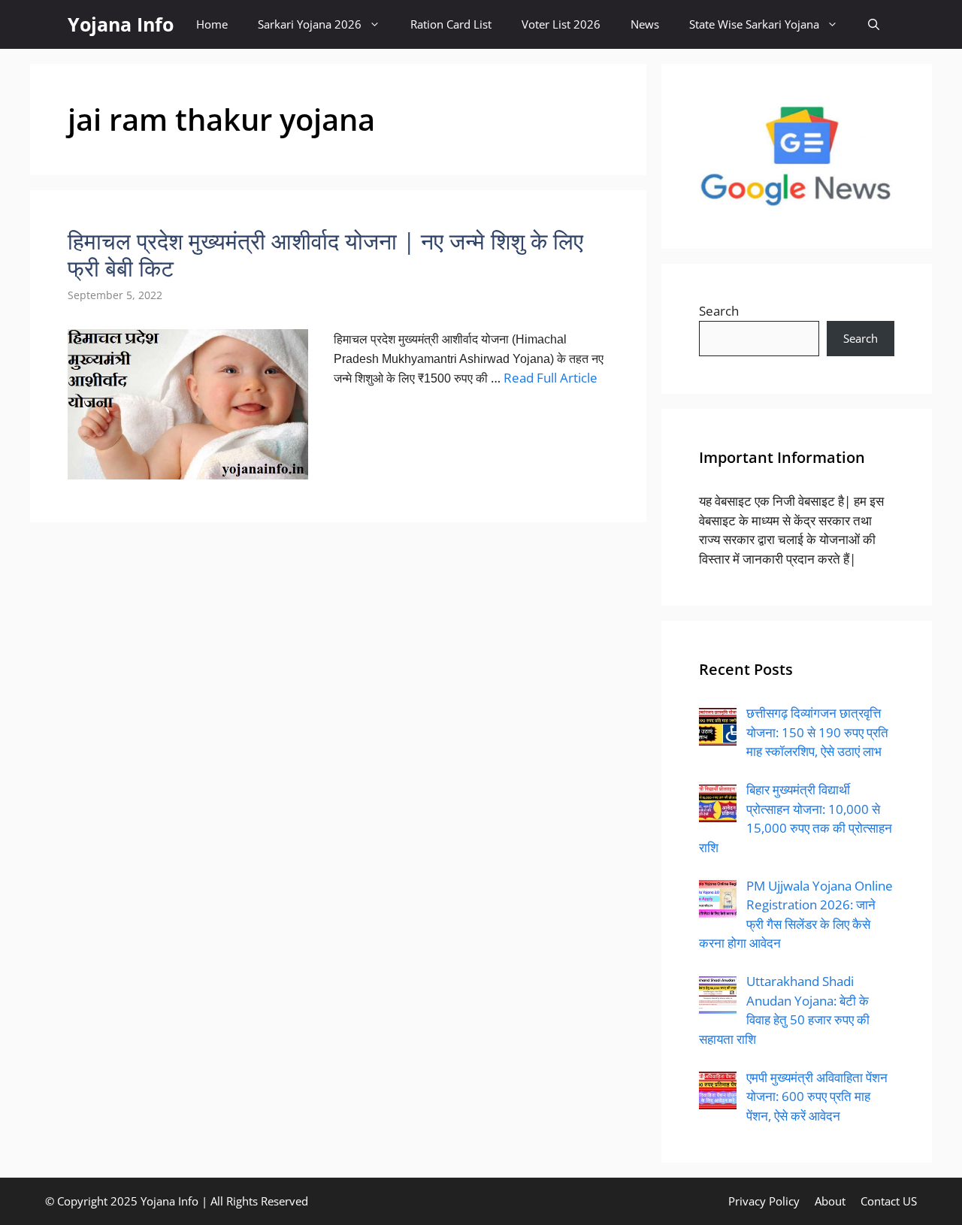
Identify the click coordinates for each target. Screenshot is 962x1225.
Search (719, 310)
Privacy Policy (764, 1200)
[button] (873, 24)
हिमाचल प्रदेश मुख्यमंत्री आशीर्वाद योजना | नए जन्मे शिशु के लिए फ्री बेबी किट (325, 254)
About (830, 1200)
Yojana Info (121, 24)
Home (212, 24)
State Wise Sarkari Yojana (754, 24)
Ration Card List (451, 24)
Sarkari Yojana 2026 (310, 24)
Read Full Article (550, 377)
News (645, 24)
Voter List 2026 (561, 24)
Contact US (889, 1200)
